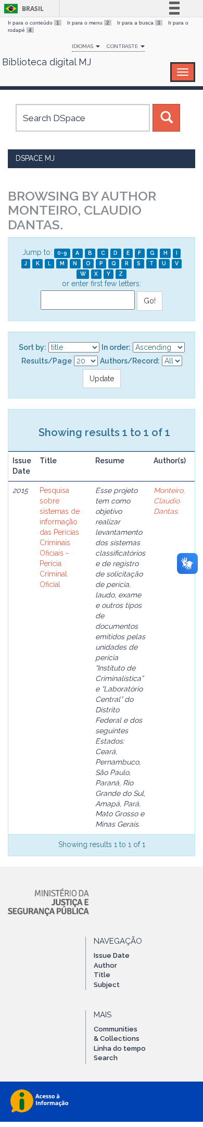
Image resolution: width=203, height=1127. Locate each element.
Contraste (123, 46)
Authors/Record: (130, 361)
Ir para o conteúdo (33, 23)
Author (105, 965)
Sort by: (32, 347)
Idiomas (83, 46)
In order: (116, 347)
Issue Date (112, 955)
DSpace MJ (35, 158)
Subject (107, 985)
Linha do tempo (120, 1048)
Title (102, 975)
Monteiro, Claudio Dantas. (169, 500)
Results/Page (46, 361)
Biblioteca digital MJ (46, 62)
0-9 (62, 253)
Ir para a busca (138, 23)
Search (106, 1058)
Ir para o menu (88, 23)
